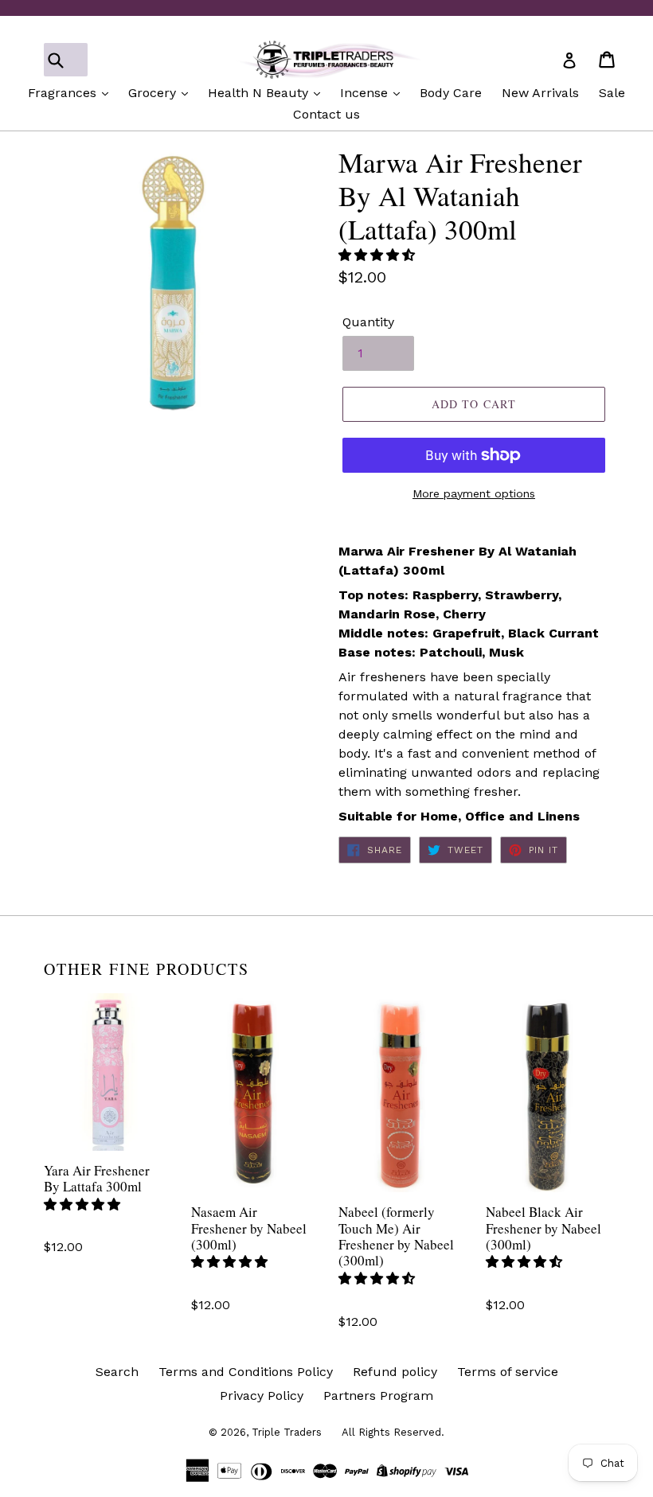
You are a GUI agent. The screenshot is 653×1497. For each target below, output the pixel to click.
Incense (366, 92)
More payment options (474, 493)
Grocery (154, 92)
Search (117, 1371)
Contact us (326, 114)
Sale (612, 92)
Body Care (451, 92)
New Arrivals (540, 92)
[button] (378, 255)
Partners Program (378, 1395)
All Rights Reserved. (393, 1432)
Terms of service (507, 1371)
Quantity (368, 321)
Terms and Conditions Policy (245, 1371)
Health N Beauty (260, 92)
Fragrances (64, 92)
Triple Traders (287, 1432)
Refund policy (395, 1371)
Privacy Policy (261, 1395)
